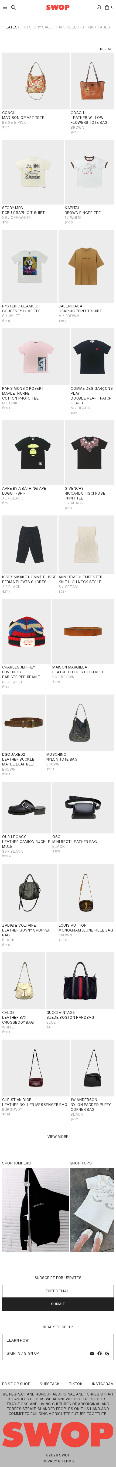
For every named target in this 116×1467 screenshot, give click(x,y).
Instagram (103, 1384)
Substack (50, 1384)
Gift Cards (99, 27)
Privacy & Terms (58, 1461)
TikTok (76, 1384)
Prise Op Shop (16, 1384)
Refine (106, 49)
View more (58, 1137)
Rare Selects (70, 27)
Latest (13, 27)
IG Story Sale (38, 27)
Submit (58, 1304)
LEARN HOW (18, 1340)
